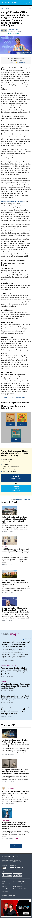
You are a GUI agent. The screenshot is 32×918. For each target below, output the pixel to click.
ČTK (9, 29)
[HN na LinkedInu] (18, 867)
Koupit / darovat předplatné (8, 895)
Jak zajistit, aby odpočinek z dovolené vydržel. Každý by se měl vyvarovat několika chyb (15, 793)
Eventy (3, 897)
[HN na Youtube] (22, 867)
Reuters (27, 52)
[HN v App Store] (17, 875)
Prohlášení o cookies (18, 883)
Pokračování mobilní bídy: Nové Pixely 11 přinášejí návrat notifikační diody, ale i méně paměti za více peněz (15, 698)
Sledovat (11, 62)
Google (14, 634)
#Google (5, 397)
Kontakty (4, 881)
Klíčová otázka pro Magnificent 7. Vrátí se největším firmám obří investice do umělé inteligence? (15, 686)
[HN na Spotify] (20, 867)
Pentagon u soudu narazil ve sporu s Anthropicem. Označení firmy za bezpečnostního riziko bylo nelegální (15, 771)
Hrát (10, 424)
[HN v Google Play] (7, 875)
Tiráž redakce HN (6, 883)
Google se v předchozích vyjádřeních (13, 201)
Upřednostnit (22, 62)
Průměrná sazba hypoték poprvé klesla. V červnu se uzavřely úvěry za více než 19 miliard (15, 582)
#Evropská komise (20, 397)
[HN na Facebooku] (13, 867)
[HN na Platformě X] (11, 867)
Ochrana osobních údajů (19, 881)
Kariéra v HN (5, 888)
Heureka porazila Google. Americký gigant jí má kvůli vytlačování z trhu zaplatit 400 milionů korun (16, 644)
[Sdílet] (27, 8)
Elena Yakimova (10, 788)
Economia (4, 886)
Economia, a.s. (11, 859)
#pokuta (11, 397)
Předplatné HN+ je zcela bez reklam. (23, 499)
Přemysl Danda (14, 29)
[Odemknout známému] (30, 8)
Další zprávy (16, 846)
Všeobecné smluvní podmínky (20, 888)
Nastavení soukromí (17, 886)
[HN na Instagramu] (15, 867)
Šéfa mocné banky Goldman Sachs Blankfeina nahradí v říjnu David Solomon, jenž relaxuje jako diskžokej (15, 610)
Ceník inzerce (5, 891)
